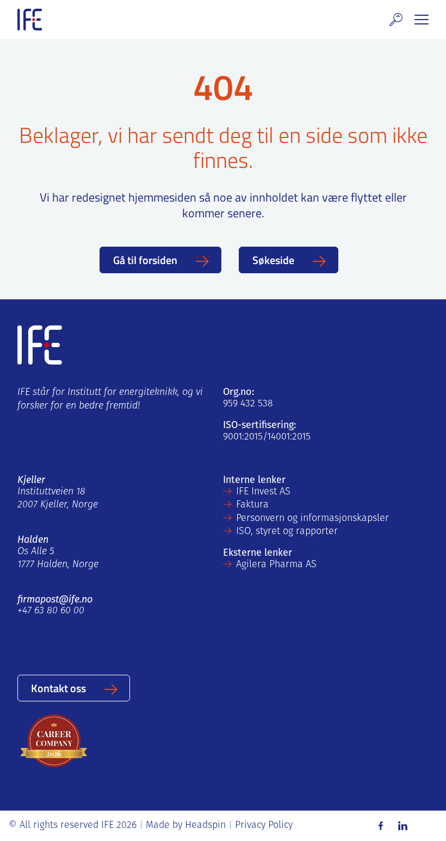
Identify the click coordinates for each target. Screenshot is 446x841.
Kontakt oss (58, 687)
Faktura (252, 505)
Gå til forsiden (145, 259)
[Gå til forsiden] (29, 19)
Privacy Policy (264, 826)
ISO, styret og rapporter (287, 532)
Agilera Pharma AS (276, 565)
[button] (396, 20)
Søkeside (273, 259)
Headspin (205, 826)
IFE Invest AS (263, 492)
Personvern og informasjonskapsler (312, 519)
